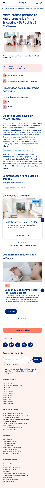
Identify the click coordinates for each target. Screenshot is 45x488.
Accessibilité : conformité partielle (14, 473)
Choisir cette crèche (23, 330)
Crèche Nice (7, 397)
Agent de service (8, 425)
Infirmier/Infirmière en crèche (12, 427)
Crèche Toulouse (8, 403)
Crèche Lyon (7, 389)
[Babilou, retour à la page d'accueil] (22, 3)
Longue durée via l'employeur (14, 188)
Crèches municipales (9, 441)
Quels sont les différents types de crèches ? (22, 245)
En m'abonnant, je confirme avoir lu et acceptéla (20, 371)
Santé (7, 285)
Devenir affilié (7, 477)
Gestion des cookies (9, 481)
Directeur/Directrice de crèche (12, 413)
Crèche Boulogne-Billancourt (12, 385)
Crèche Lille (6, 387)
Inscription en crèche (9, 449)
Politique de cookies (9, 470)
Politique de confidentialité (11, 468)
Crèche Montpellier (9, 393)
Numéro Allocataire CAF (11, 453)
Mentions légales (8, 466)
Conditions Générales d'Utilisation (14, 464)
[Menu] (4, 3)
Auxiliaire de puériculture (11, 417)
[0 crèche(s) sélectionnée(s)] (36, 3)
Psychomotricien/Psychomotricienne (15, 423)
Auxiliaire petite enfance (10, 421)
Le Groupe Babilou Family (11, 479)
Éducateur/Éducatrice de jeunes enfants (16, 419)
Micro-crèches (7, 439)
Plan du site (6, 472)
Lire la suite (11, 311)
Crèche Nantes (7, 395)
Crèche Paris (7, 399)
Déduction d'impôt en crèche (12, 447)
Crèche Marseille (8, 391)
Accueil (4, 8)
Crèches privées (8, 445)
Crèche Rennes (8, 401)
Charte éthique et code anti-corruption (15, 475)
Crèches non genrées (9, 443)
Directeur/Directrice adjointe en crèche (15, 415)
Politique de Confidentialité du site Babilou (20, 371)
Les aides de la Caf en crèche (12, 451)
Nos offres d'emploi (9, 429)
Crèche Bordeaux (8, 383)
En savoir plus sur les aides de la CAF (18, 151)
